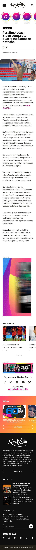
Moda (16, 23)
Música (6, 23)
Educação (27, 23)
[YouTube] (23, 382)
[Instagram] (11, 382)
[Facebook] (17, 382)
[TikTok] (4, 382)
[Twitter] (29, 382)
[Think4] (31, 548)
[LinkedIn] (32, 538)
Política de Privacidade (21, 548)
